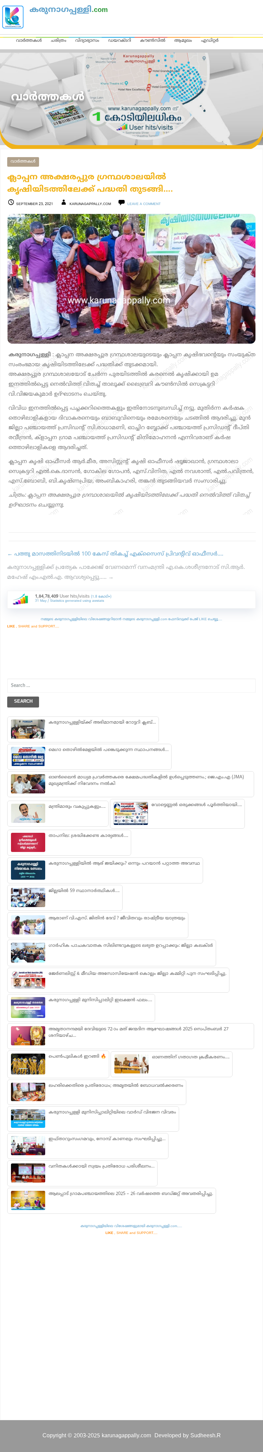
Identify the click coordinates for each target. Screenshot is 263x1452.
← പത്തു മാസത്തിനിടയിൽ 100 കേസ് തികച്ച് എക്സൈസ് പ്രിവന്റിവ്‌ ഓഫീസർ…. (115, 554)
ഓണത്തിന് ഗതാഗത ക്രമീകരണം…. (190, 1057)
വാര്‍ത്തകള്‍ (23, 161)
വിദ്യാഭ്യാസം (87, 40)
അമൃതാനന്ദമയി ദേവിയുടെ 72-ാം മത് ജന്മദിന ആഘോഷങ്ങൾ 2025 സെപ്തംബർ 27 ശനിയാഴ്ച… (138, 1033)
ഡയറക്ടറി (119, 40)
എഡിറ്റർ (209, 40)
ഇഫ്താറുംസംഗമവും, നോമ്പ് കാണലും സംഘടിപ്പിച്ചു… (107, 1139)
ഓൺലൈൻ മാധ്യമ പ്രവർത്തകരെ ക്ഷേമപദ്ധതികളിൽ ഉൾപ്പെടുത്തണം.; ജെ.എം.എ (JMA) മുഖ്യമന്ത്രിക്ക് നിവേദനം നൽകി (146, 781)
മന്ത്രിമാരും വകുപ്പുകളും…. (77, 807)
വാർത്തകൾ (29, 40)
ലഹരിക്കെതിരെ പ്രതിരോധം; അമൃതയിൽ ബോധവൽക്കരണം (116, 1085)
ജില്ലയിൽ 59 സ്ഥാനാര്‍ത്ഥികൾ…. (84, 891)
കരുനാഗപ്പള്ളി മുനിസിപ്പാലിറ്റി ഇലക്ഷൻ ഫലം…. (100, 1000)
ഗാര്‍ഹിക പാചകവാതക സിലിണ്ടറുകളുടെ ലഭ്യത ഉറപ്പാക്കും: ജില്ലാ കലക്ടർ (131, 945)
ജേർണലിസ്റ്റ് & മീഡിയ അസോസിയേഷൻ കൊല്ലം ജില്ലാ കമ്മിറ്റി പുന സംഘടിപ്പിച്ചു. (137, 974)
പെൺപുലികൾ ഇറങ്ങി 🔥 (77, 1056)
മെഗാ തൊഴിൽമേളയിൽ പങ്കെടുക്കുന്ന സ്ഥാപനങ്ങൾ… (108, 750)
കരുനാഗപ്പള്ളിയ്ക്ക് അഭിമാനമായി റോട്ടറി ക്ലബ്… (102, 722)
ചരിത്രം (58, 40)
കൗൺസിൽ (152, 40)
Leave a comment (144, 204)
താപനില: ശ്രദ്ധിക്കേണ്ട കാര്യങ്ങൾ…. (88, 836)
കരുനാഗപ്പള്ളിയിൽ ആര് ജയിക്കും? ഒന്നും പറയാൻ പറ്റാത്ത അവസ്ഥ (124, 863)
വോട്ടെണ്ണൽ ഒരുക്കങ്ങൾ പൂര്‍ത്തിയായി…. (196, 805)
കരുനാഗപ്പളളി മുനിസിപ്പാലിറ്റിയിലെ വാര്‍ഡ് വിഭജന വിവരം (112, 1112)
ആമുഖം (183, 40)
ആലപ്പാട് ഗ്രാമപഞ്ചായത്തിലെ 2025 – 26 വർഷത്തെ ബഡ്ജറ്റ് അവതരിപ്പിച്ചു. (131, 1194)
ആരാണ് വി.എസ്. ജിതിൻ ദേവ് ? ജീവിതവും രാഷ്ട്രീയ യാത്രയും (117, 918)
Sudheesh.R (205, 1435)
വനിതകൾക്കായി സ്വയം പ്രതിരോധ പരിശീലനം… (101, 1166)
